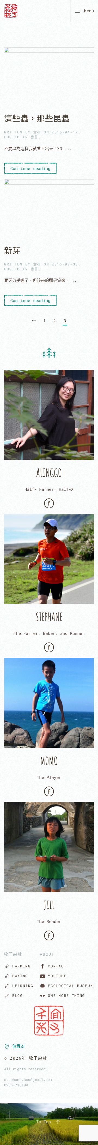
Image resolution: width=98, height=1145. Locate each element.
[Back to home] (11, 11)
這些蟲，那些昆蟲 (36, 118)
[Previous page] (34, 320)
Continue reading (30, 168)
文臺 (37, 132)
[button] (84, 11)
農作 (34, 136)
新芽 (12, 250)
